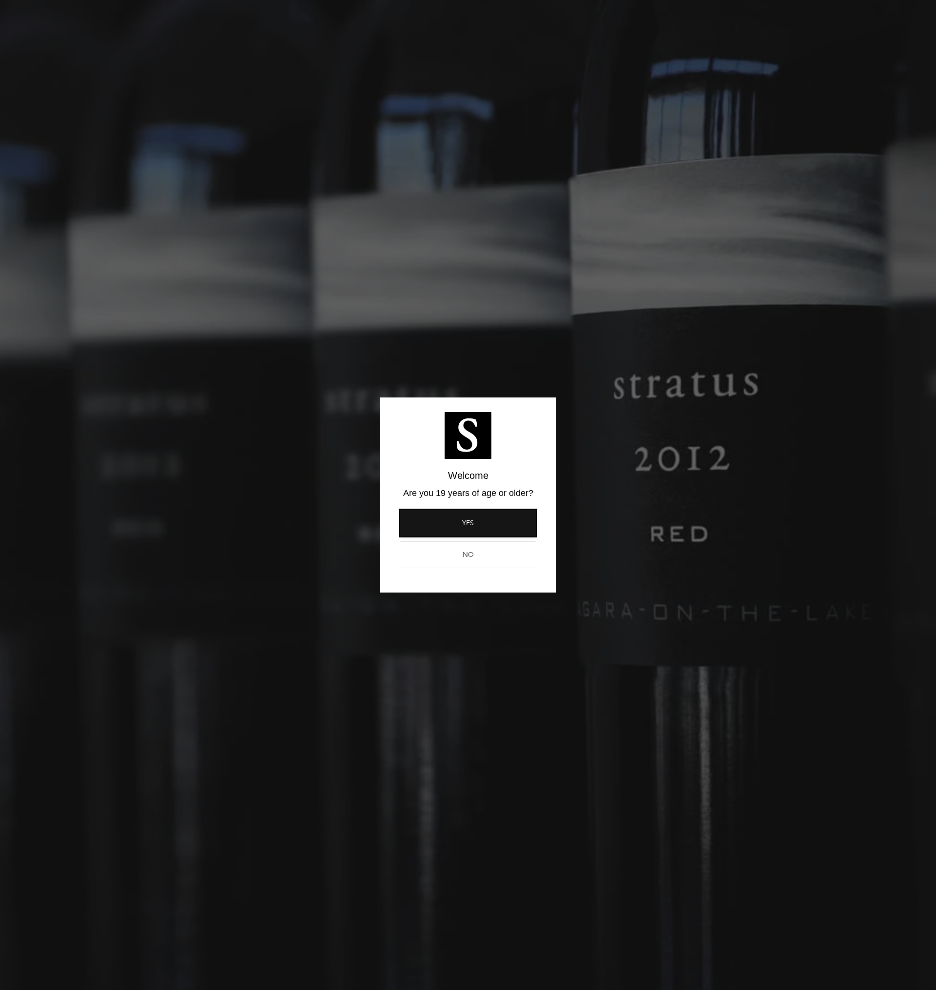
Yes (468, 522)
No (468, 554)
